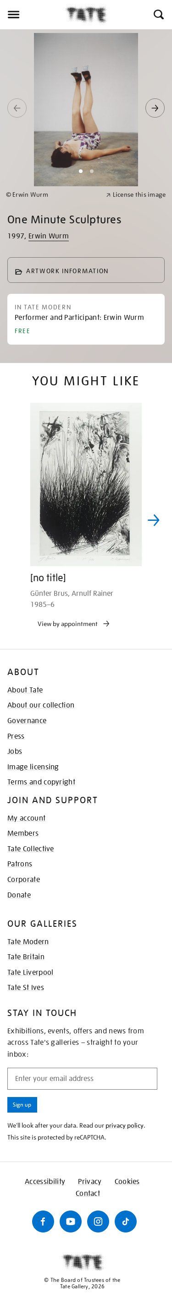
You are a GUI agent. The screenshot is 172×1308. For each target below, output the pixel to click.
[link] (52, 195)
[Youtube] (71, 1221)
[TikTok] (126, 1221)
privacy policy (124, 1125)
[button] (158, 14)
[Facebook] (43, 1221)
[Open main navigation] (33, 14)
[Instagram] (98, 1221)
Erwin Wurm (48, 236)
